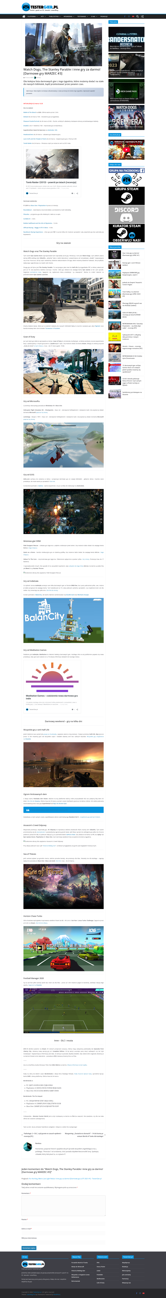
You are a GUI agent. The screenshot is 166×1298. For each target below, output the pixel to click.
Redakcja (125, 1267)
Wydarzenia (68, 16)
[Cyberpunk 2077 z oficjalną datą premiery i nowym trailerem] (114, 338)
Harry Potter (101, 1267)
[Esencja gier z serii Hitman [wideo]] (114, 264)
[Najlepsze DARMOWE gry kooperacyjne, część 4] (114, 274)
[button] (37, 16)
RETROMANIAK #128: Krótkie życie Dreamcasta (132, 357)
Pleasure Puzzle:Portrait (31, 121)
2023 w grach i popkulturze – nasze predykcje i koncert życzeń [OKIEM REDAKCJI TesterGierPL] (126, 72)
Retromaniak (75, 1281)
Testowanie (81, 16)
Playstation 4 (42, 205)
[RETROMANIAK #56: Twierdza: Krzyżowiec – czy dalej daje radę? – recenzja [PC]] (114, 326)
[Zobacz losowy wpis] (142, 16)
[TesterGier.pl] (24, 16)
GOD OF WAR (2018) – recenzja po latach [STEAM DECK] (131, 315)
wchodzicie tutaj (35, 272)
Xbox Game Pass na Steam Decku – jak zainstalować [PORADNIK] (124, 100)
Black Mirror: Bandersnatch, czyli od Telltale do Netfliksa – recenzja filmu (126, 47)
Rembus (39, 77)
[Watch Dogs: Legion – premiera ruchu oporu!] (126, 117)
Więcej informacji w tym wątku (77, 1065)
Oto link (52, 481)
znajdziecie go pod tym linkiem (90, 817)
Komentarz (26, 1193)
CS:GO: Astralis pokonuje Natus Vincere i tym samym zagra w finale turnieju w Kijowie (131, 382)
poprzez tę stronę (41, 412)
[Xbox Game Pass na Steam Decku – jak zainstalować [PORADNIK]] (126, 91)
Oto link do (33, 801)
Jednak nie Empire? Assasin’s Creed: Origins (132, 283)
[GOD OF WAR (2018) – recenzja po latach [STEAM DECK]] (114, 315)
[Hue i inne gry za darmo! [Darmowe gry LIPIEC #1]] (114, 254)
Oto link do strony (52, 590)
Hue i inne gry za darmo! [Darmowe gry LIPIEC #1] (130, 254)
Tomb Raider (27, 143)
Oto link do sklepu (41, 923)
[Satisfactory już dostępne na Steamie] (114, 394)
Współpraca (126, 1263)
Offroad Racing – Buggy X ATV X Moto (35, 228)
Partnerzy (125, 1279)
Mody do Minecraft (77, 1267)
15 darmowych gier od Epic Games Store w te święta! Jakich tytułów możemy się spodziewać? (131, 368)
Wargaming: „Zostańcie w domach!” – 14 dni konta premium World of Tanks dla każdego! (84, 1134)
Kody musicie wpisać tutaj (83, 1074)
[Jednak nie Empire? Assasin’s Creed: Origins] (114, 284)
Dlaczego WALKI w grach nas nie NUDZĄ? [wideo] (132, 304)
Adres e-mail (27, 1229)
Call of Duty (100, 1283)
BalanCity (39, 595)
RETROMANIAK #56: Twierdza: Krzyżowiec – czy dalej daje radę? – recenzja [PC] (132, 326)
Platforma (32, 16)
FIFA (98, 1263)
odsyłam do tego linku (76, 566)
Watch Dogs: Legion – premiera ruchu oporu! (126, 127)
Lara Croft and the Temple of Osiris (35, 139)
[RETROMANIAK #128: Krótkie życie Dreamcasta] (114, 357)
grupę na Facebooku (50, 734)
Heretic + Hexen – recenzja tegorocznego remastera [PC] (132, 347)
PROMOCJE (103, 16)
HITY (42, 16)
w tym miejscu (38, 346)
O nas (93, 16)
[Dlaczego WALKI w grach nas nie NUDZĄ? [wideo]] (114, 305)
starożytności (41, 832)
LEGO (98, 1271)
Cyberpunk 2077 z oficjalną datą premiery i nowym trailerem (131, 337)
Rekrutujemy (126, 1271)
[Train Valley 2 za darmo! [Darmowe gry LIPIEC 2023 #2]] (114, 294)
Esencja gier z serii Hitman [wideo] (131, 264)
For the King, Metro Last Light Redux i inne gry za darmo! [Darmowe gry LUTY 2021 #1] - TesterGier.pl (65, 1179)
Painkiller (100, 1275)
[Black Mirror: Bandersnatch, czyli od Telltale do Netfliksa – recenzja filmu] (126, 39)
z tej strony (85, 559)
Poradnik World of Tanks (79, 1263)
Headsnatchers (28, 134)
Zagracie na (35, 985)
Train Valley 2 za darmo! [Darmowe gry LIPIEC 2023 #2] (131, 294)
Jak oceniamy (126, 1275)
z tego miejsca (32, 548)
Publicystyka (54, 16)
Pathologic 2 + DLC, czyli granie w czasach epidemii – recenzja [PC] (43, 1134)
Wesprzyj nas (126, 1283)
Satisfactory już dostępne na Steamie (132, 393)
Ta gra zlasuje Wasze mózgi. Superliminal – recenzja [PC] (49, 810)
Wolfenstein (101, 1279)
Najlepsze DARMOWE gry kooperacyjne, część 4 (131, 274)
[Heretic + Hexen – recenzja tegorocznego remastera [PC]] (114, 348)
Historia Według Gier (78, 1271)
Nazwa (25, 1219)
